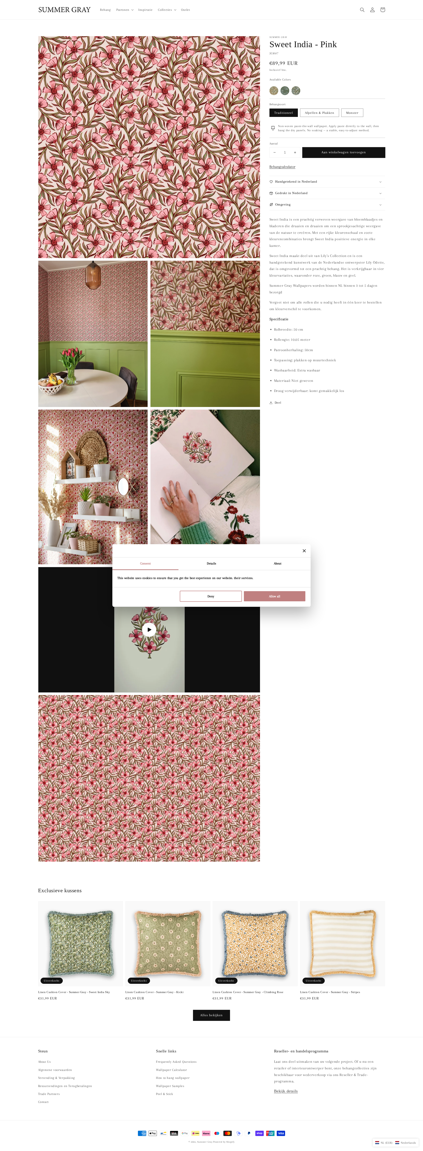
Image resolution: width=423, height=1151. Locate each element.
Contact (43, 1102)
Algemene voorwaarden (55, 1070)
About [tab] (278, 563)
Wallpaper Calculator (171, 1070)
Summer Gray (204, 1142)
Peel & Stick (164, 1094)
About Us (44, 1061)
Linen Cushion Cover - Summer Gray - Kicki (154, 992)
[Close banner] (304, 550)
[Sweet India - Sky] (295, 90)
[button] (362, 10)
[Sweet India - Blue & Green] (284, 90)
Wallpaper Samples (170, 1086)
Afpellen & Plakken (319, 112)
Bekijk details (286, 1091)
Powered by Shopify (223, 1142)
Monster (352, 112)
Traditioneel (283, 112)
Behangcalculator (282, 167)
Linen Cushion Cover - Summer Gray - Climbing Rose (248, 992)
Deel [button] (278, 402)
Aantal (273, 143)
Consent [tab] (145, 563)
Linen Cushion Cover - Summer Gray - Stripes (330, 992)
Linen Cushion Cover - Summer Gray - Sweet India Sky (74, 992)
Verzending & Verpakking (56, 1078)
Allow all (274, 596)
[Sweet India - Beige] (273, 90)
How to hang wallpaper (172, 1078)
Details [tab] (211, 563)
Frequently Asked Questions (176, 1061)
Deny (211, 596)
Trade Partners (49, 1094)
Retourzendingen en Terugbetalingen (65, 1086)
